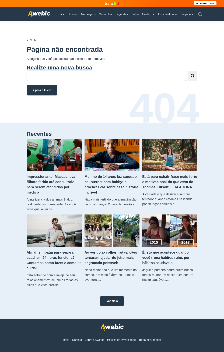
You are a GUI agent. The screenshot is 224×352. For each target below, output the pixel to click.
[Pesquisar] (200, 14)
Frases (73, 14)
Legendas (121, 14)
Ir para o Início (42, 90)
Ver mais (112, 300)
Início (62, 14)
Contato (77, 339)
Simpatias (186, 14)
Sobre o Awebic (141, 14)
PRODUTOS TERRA (205, 3)
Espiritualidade (167, 14)
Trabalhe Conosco (150, 339)
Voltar (33, 40)
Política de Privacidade (121, 339)
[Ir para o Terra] (112, 3)
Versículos (105, 14)
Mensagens (88, 14)
